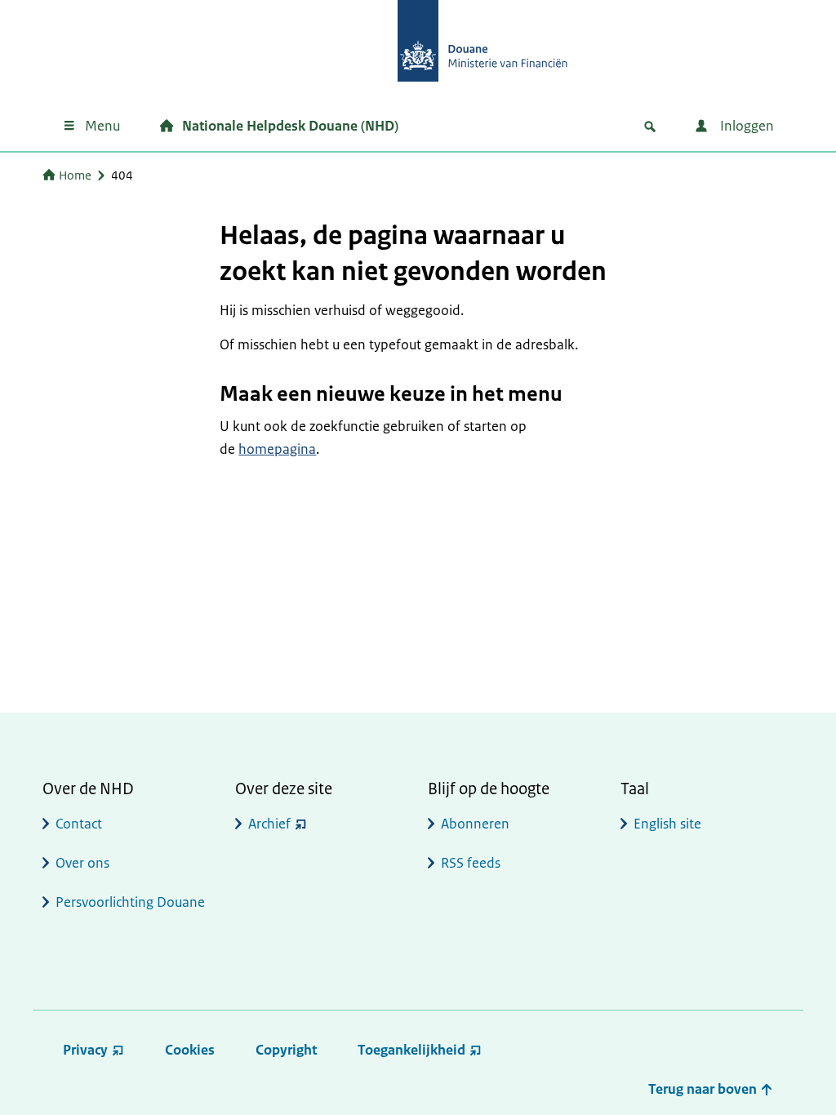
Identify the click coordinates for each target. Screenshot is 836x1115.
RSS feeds (470, 863)
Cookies (190, 1050)
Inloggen (745, 126)
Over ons (82, 863)
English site (667, 824)
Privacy (85, 1050)
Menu (102, 126)
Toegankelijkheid (411, 1050)
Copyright (286, 1050)
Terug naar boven (704, 1089)
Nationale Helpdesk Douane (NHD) (290, 126)
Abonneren (475, 824)
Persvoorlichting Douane (130, 902)
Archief (269, 824)
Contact (79, 824)
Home (75, 175)
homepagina (277, 449)
